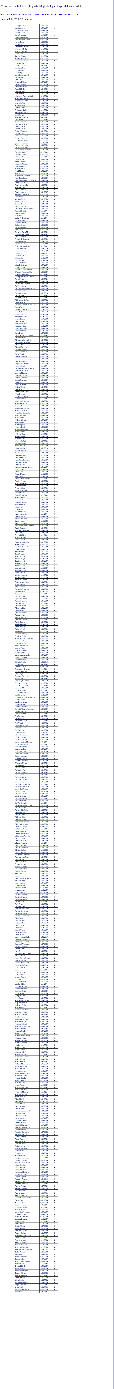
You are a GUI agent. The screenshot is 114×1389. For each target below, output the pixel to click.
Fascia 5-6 (5, 14)
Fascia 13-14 (50, 14)
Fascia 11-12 (39, 14)
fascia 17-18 (73, 14)
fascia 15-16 (61, 14)
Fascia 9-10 (26, 14)
